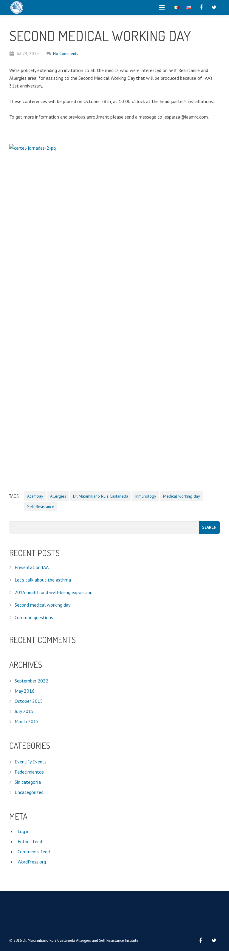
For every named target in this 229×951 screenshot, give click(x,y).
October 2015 (29, 701)
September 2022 (31, 681)
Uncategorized (29, 792)
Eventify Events (31, 762)
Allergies (58, 496)
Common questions (34, 617)
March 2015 (27, 721)
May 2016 (25, 691)
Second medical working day (42, 605)
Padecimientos (29, 772)
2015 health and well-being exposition (53, 592)
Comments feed (34, 852)
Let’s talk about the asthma (43, 580)
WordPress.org (32, 862)
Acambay (35, 496)
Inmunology (145, 496)
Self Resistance (40, 506)
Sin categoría (28, 782)
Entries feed (30, 841)
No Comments (65, 53)
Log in (24, 831)
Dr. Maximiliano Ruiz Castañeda (100, 496)
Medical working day (181, 496)
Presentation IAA (32, 567)
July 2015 (24, 711)
